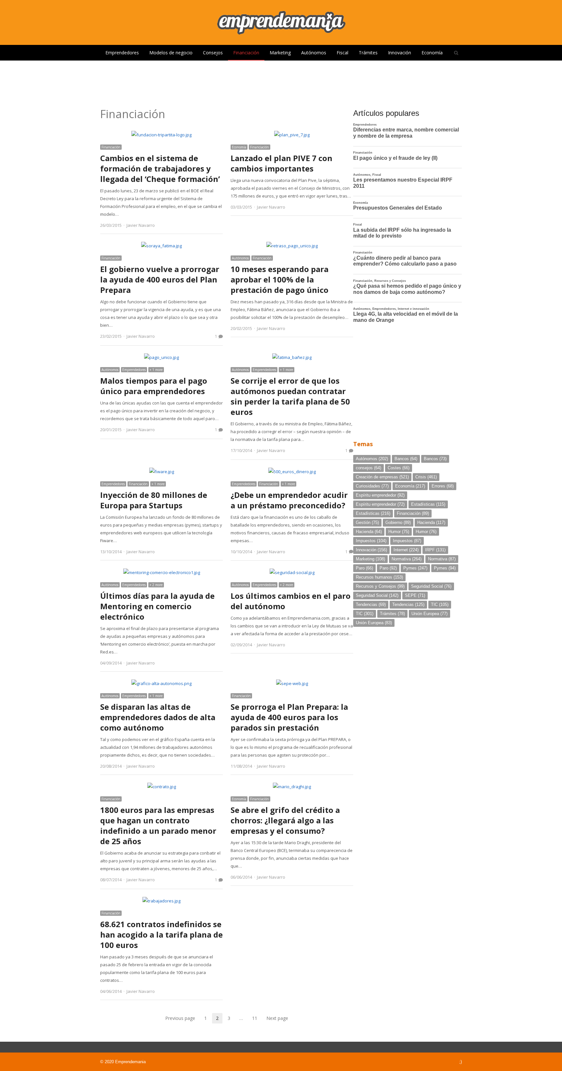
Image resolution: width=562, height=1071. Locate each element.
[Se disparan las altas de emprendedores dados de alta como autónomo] (161, 683)
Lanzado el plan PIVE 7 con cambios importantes (281, 163)
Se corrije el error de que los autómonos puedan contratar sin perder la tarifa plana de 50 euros (290, 396)
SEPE (415, 595)
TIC (439, 604)
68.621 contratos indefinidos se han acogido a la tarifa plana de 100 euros (161, 934)
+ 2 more (156, 585)
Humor (398, 531)
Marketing (280, 52)
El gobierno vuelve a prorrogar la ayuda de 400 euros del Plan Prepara (159, 279)
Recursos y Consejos (380, 586)
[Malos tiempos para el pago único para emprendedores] (161, 357)
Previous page (180, 1018)
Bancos (406, 458)
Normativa (406, 558)
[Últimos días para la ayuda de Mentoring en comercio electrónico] (161, 572)
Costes (398, 467)
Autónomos (313, 52)
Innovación (399, 52)
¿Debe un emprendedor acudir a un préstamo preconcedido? (289, 500)
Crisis (426, 476)
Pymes (415, 568)
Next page (277, 1018)
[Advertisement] (281, 81)
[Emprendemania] (281, 22)
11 (256, 1019)
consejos (368, 467)
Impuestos (371, 540)
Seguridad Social (431, 586)
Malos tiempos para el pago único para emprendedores (153, 385)
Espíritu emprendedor (380, 495)
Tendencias (371, 604)
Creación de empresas (382, 476)
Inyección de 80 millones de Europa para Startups (153, 500)
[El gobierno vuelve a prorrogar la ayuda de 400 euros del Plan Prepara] (161, 246)
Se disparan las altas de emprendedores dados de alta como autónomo (157, 717)
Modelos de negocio (171, 52)
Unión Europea (429, 613)
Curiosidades (372, 486)
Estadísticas (428, 504)
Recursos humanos (379, 577)
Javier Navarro (141, 225)
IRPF (435, 549)
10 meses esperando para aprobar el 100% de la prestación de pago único (279, 279)
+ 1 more (156, 369)
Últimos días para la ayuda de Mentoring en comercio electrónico (157, 606)
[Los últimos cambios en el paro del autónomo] (292, 572)
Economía (432, 52)
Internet (406, 549)
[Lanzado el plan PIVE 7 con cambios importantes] (292, 135)
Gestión (367, 522)
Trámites (368, 52)
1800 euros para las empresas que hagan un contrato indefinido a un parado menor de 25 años (158, 825)
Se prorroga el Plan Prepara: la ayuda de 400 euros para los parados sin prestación (289, 717)
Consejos (213, 52)
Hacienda (431, 522)
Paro (364, 568)
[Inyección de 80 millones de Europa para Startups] (161, 471)
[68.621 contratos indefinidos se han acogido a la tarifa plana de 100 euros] (161, 901)
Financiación (246, 52)
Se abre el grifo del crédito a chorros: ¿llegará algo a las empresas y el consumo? (285, 820)
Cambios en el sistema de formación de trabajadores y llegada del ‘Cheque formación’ (160, 168)
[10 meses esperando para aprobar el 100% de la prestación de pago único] (292, 246)
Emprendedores (122, 52)
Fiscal (342, 52)
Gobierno (398, 522)
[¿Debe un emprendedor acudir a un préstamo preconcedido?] (292, 471)
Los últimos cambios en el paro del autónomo (291, 600)
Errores (443, 486)
